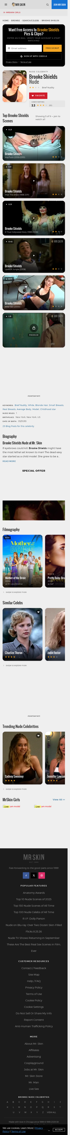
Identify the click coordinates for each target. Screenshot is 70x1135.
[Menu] (6, 4)
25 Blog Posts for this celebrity (18, 426)
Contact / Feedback (33, 968)
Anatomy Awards (34, 892)
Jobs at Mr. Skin (34, 1069)
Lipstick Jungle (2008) (15, 269)
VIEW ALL (51, 1112)
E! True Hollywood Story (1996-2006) (21, 232)
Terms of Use (25, 62)
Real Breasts (9, 409)
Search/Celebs (30, 20)
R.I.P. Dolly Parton (34, 918)
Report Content (34, 1019)
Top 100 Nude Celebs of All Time (34, 912)
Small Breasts (56, 405)
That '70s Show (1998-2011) (17, 195)
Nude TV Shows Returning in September (34, 938)
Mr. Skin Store (33, 1076)
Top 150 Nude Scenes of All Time (34, 905)
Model (35, 409)
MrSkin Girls (13, 12)
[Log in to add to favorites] (38, 612)
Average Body (24, 409)
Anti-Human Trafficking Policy (34, 1026)
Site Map (33, 974)
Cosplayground (33, 1063)
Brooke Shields (13, 154)
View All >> (59, 799)
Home (6, 20)
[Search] (47, 4)
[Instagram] (41, 875)
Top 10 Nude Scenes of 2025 (33, 899)
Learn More (27, 1128)
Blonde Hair (41, 405)
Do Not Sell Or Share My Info (34, 1013)
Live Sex (34, 1088)
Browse (15, 20)
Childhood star (48, 409)
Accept (59, 1130)
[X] (34, 875)
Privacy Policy (12, 62)
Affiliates (34, 1050)
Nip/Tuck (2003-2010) (15, 157)
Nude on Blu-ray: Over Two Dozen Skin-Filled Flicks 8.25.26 (34, 928)
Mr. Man (34, 1082)
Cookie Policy (33, 1000)
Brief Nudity (21, 405)
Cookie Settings (34, 1006)
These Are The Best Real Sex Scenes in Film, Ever (34, 947)
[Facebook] (26, 875)
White (31, 405)
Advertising (34, 1056)
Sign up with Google (35, 56)
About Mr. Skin (34, 1043)
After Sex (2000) (12, 307)
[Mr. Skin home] (18, 4)
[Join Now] (60, 4)
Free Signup (52, 48)
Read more (9, 461)
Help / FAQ (34, 981)
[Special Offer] (34, 498)
